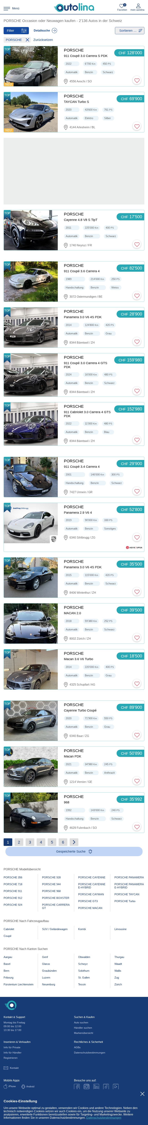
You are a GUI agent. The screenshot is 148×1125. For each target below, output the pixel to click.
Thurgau (119, 957)
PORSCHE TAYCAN (126, 894)
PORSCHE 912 (13, 897)
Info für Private (12, 1047)
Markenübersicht (83, 1032)
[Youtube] (86, 1087)
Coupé (7, 935)
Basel (7, 963)
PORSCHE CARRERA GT (56, 906)
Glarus (46, 963)
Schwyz (83, 963)
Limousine (120, 929)
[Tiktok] (106, 1087)
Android (30, 1086)
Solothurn (83, 970)
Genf (45, 957)
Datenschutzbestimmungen (103, 1117)
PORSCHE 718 (13, 884)
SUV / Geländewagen (55, 929)
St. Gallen (84, 977)
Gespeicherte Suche (71, 851)
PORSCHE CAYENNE (91, 877)
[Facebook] (77, 1087)
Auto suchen (81, 1022)
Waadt (118, 963)
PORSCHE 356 (13, 877)
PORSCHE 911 (13, 891)
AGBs (77, 1047)
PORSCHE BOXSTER (55, 897)
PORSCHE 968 (51, 891)
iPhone (12, 1086)
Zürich (118, 984)
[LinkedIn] (96, 1087)
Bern (6, 970)
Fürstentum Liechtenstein (18, 984)
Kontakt (14, 1067)
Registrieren (11, 1057)
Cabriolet (9, 929)
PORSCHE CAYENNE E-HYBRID (91, 886)
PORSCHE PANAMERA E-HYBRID (129, 886)
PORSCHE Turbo (124, 901)
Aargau (8, 957)
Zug (116, 977)
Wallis (117, 970)
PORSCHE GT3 (88, 901)
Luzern (46, 977)
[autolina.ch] (74, 7)
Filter (10, 30)
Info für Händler (12, 1052)
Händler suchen (83, 1027)
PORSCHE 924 (13, 904)
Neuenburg (48, 984)
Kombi (82, 929)
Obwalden (84, 957)
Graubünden (49, 970)
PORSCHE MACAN (90, 908)
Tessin (82, 984)
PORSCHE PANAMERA (129, 877)
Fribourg (8, 977)
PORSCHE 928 (51, 877)
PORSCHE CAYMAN (91, 894)
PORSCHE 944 (51, 884)
